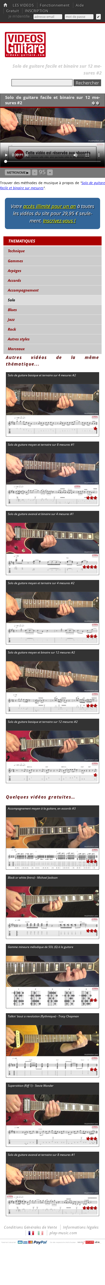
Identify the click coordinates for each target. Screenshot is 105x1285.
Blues (12, 309)
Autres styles (19, 339)
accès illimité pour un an (49, 206)
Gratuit (12, 10)
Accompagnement (23, 290)
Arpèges (14, 270)
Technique (16, 250)
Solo (11, 300)
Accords (14, 280)
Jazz (11, 319)
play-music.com (63, 1232)
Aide (80, 5)
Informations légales (80, 1227)
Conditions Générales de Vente (30, 1227)
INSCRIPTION (36, 10)
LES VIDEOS (23, 5)
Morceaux (16, 348)
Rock (12, 329)
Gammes (15, 260)
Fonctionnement (55, 5)
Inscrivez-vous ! (59, 220)
